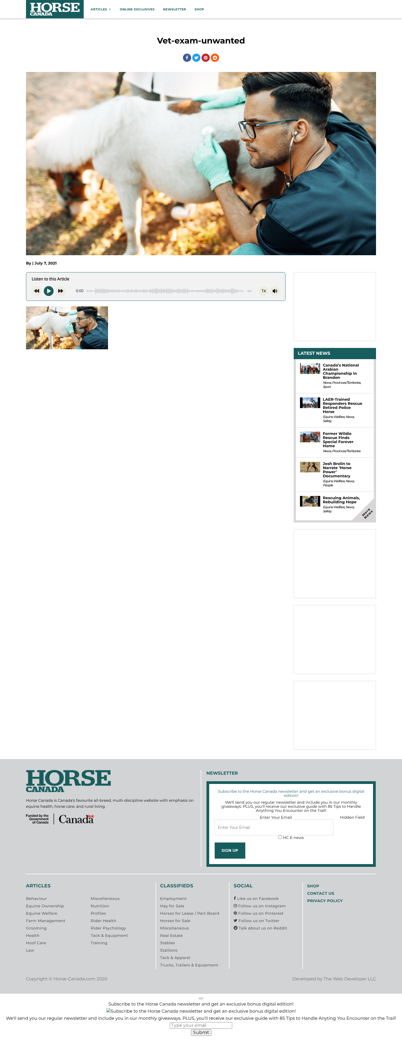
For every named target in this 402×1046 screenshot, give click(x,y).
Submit (201, 1032)
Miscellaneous (105, 898)
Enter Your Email (276, 817)
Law (30, 950)
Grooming (36, 928)
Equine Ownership (45, 905)
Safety (327, 421)
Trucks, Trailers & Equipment (189, 965)
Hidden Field (352, 817)
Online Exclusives (137, 9)
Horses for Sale (175, 920)
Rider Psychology (108, 928)
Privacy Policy (325, 900)
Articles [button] (99, 9)
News (327, 383)
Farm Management (45, 920)
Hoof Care (36, 942)
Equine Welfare (333, 417)
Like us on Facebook (257, 898)
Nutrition (100, 905)
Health (33, 935)
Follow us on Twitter (258, 920)
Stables (167, 942)
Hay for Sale (172, 905)
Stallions (168, 950)
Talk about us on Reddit (262, 928)
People (328, 485)
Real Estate (171, 935)
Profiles (98, 913)
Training (99, 942)
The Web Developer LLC (350, 979)
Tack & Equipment (109, 935)
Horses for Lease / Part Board (189, 913)
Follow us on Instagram (261, 905)
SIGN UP (230, 850)
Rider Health (103, 920)
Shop (199, 9)
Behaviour (36, 898)
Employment (173, 898)
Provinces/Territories (346, 383)
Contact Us (320, 893)
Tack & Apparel (175, 957)
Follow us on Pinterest (260, 913)
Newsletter (174, 9)
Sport (326, 387)
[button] (201, 998)
